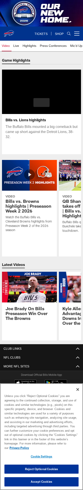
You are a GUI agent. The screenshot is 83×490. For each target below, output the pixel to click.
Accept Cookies (41, 481)
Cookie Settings (41, 456)
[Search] (69, 34)
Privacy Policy (53, 448)
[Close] (78, 394)
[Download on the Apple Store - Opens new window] (25, 383)
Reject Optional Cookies (41, 469)
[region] (41, 439)
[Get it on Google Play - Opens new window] (56, 385)
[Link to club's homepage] (9, 31)
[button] (41, 102)
